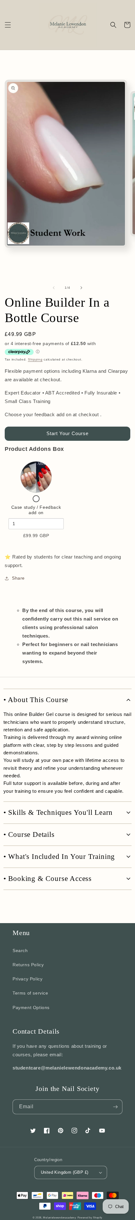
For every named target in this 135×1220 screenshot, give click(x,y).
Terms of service (30, 993)
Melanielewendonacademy (59, 1217)
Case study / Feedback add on (36, 510)
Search (20, 950)
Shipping (35, 359)
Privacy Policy (27, 978)
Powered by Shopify (90, 1217)
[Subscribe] (115, 1106)
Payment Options (31, 1007)
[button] (8, 25)
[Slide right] (81, 288)
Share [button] (18, 578)
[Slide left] (54, 288)
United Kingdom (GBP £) (65, 1172)
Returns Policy (28, 964)
